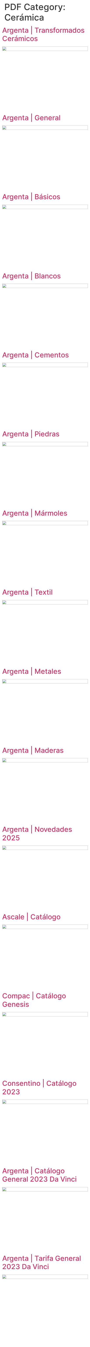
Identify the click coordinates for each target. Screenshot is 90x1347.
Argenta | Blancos (31, 276)
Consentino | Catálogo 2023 (39, 1087)
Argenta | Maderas (33, 750)
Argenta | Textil (27, 592)
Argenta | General (31, 117)
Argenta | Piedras (30, 434)
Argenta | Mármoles (34, 513)
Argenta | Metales (31, 671)
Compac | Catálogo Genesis (34, 1000)
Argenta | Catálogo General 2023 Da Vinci (39, 1175)
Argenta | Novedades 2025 (37, 833)
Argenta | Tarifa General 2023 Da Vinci (41, 1262)
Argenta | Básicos (31, 196)
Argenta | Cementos (35, 355)
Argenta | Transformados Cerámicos (43, 34)
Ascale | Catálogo (31, 917)
